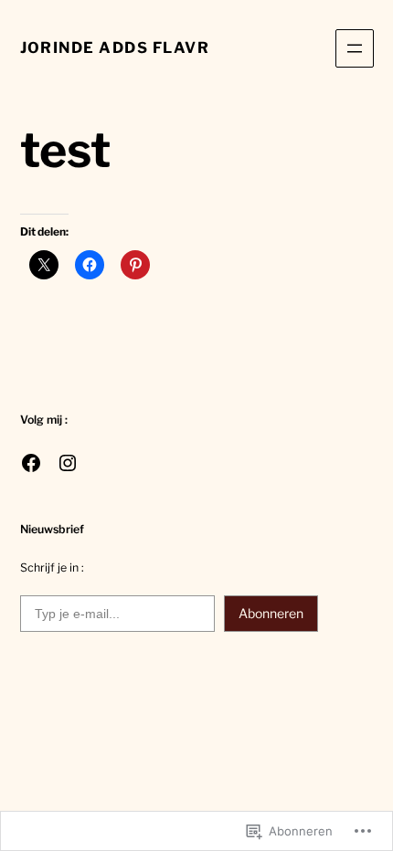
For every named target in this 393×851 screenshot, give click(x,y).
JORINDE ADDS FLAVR (115, 47)
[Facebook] (31, 463)
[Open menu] (354, 48)
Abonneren (271, 613)
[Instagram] (68, 463)
